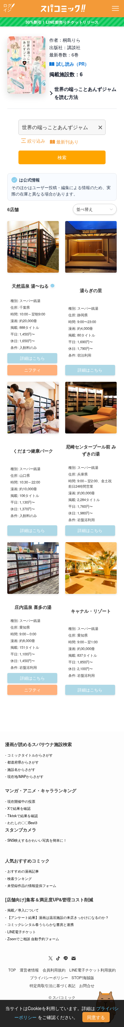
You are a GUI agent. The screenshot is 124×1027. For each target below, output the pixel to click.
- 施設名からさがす (20, 769)
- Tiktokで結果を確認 (21, 815)
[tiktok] (58, 958)
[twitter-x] (50, 958)
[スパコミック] (62, 8)
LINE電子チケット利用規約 (92, 969)
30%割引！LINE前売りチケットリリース (62, 22)
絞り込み (36, 140)
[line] (66, 958)
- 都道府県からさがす (22, 762)
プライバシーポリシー (49, 977)
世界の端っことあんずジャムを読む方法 (85, 92)
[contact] (73, 958)
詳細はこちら (32, 358)
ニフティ (32, 370)
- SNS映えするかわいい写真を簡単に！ (36, 840)
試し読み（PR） (72, 64)
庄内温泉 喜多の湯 (33, 607)
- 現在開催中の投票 (20, 801)
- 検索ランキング (18, 878)
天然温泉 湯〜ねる (30, 286)
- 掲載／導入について (22, 909)
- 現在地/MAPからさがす (24, 776)
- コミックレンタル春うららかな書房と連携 (39, 924)
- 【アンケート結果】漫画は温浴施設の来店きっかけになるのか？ (57, 917)
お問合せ (86, 985)
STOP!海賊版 (83, 977)
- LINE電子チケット (20, 931)
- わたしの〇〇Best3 (21, 822)
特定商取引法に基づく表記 (52, 985)
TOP (12, 969)
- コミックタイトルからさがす (29, 754)
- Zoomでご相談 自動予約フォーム (32, 938)
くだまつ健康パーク (33, 450)
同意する (96, 1017)
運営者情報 (29, 969)
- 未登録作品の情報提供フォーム (30, 885)
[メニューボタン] (115, 8)
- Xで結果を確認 (18, 808)
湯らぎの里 (91, 290)
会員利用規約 (54, 969)
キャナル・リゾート (91, 611)
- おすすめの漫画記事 (22, 871)
